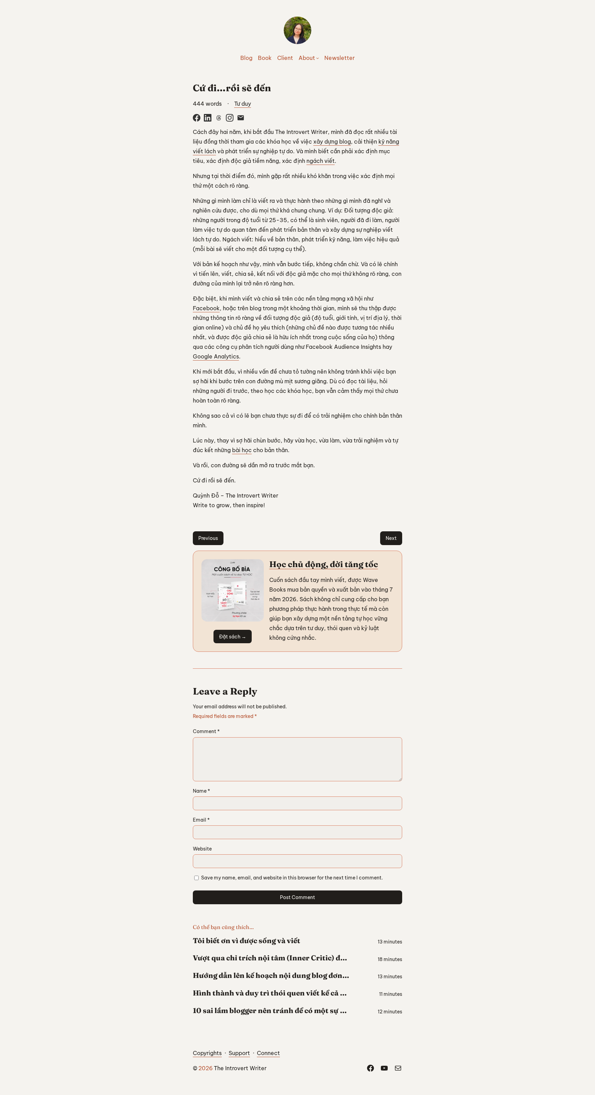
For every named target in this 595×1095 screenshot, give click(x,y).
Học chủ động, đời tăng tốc (323, 564)
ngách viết (320, 160)
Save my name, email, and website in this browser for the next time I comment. (292, 878)
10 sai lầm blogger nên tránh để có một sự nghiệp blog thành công (271, 1011)
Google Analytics (216, 356)
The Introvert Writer (240, 1068)
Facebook (206, 308)
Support (239, 1053)
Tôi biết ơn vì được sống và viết (246, 941)
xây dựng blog (332, 141)
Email (201, 820)
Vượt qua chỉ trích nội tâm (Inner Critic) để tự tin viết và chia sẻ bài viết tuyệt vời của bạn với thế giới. (271, 958)
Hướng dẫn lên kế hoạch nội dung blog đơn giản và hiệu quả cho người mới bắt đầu (271, 975)
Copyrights (207, 1053)
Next (391, 538)
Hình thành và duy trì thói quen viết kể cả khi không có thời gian (271, 993)
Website (202, 849)
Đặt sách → (232, 637)
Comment (206, 731)
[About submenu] (317, 57)
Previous (208, 538)
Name (201, 791)
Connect (268, 1053)
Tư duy (242, 103)
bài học (242, 450)
